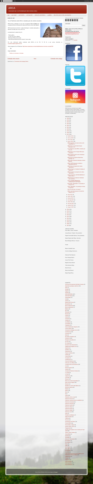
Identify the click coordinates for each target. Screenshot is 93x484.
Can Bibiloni (67, 321)
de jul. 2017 (70, 196)
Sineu (66, 443)
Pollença (67, 418)
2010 (68, 220)
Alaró (66, 287)
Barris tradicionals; (69, 307)
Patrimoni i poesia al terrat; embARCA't (73, 400)
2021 (68, 127)
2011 (68, 218)
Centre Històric (68, 328)
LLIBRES (49, 15)
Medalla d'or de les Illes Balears (72, 385)
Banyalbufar (67, 303)
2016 (68, 209)
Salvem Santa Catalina (70, 432)
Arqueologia (67, 297)
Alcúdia (66, 289)
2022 (68, 125)
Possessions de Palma (70, 421)
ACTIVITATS (21, 15)
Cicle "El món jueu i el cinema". (74, 189)
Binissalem (67, 312)
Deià (66, 335)
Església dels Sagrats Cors (71, 346)
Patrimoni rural (68, 411)
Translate (75, 40)
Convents (67, 333)
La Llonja (67, 372)
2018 (68, 132)
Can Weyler (67, 323)
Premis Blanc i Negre (69, 424)
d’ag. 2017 (70, 194)
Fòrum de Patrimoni (69, 361)
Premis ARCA (68, 423)
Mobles (66, 388)
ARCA (11, 8)
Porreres (67, 419)
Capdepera (67, 325)
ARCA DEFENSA (68, 294)
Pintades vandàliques (69, 415)
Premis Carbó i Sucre (69, 426)
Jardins (66, 369)
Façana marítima (69, 352)
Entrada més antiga (56, 58)
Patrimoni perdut (68, 408)
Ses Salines (67, 442)
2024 (68, 121)
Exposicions (67, 351)
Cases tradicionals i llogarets (71, 326)
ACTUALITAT (29, 15)
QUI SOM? (14, 15)
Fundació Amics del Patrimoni (71, 364)
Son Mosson (68, 450)
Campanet (67, 318)
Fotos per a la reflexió (70, 362)
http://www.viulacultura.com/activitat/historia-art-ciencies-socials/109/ (38, 46)
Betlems (67, 308)
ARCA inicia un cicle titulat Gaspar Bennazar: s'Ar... (75, 146)
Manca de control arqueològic (71, 380)
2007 (68, 225)
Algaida (66, 290)
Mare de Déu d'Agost (69, 382)
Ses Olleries (67, 440)
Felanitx (67, 354)
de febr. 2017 (71, 205)
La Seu (66, 374)
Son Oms (67, 452)
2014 (68, 212)
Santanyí (67, 435)
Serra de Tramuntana (69, 439)
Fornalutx (67, 357)
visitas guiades (68, 461)
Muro (66, 392)
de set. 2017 (70, 141)
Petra (66, 413)
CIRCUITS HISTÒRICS (40, 15)
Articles (66, 300)
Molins (66, 390)
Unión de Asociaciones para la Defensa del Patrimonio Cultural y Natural (74, 454)
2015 (68, 211)
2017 (68, 134)
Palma (66, 395)
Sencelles (67, 437)
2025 (68, 120)
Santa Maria (67, 434)
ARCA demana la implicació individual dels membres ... (76, 178)
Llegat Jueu (67, 375)
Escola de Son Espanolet (70, 344)
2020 (68, 129)
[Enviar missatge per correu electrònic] (11, 48)
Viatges (66, 458)
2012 (68, 216)
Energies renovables (69, 339)
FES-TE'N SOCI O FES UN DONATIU (62, 15)
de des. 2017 (71, 136)
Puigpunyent (68, 428)
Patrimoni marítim (69, 405)
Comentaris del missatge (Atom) (21, 61)
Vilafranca (67, 459)
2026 (68, 118)
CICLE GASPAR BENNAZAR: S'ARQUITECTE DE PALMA (74, 181)
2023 (68, 123)
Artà (66, 299)
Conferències (68, 331)
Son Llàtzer (67, 448)
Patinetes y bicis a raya (70, 397)
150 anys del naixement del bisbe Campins (74, 284)
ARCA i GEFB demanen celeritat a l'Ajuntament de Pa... (75, 164)
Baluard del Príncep (69, 302)
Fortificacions (68, 359)
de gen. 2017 (71, 207)
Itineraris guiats (68, 367)
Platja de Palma (68, 416)
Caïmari (67, 315)
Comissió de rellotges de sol (71, 330)
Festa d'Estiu (68, 356)
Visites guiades (68, 462)
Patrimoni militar (68, 406)
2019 (68, 130)
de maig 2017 (71, 199)
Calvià (66, 317)
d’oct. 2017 (70, 139)
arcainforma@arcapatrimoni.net (15, 43)
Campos (67, 320)
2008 (68, 223)
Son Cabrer (67, 447)
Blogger (56, 472)
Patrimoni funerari (69, 398)
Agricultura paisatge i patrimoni (72, 285)
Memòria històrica (69, 387)
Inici (8, 15)
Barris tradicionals (69, 305)
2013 (68, 214)
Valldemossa (68, 456)
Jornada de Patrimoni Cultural (71, 370)
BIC (66, 310)
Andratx (67, 292)
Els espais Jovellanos (69, 336)
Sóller (66, 445)
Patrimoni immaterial (69, 401)
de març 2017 (71, 203)
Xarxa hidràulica (68, 464)
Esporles (67, 348)
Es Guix (67, 341)
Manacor (67, 379)
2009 (68, 221)
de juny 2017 (71, 198)
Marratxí (67, 384)
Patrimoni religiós (69, 410)
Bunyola (67, 313)
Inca (66, 366)
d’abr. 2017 (70, 201)
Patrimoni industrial (69, 403)
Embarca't (67, 338)
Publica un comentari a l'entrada (16, 53)
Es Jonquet (67, 343)
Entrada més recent (13, 58)
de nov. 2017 (71, 137)
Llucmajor (67, 377)
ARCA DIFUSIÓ (68, 295)
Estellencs (67, 349)
